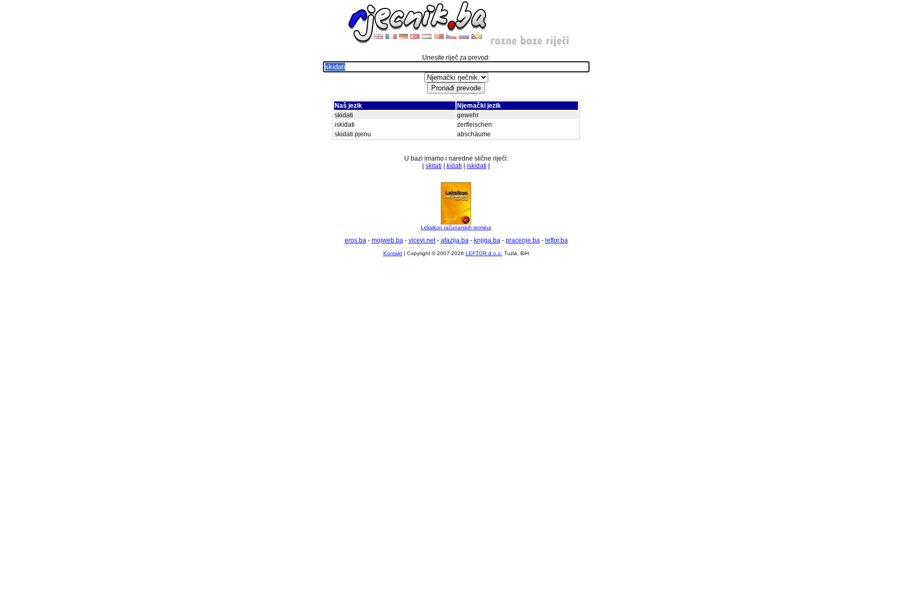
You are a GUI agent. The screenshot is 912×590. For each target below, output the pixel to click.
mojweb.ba (387, 240)
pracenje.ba (523, 240)
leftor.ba (556, 240)
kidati (454, 166)
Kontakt (392, 253)
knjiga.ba (487, 240)
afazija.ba (455, 240)
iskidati (477, 166)
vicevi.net (421, 240)
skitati (433, 166)
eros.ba (355, 240)
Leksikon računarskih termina (456, 227)
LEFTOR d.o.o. (484, 253)
